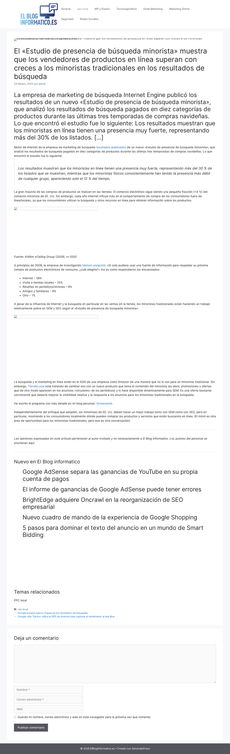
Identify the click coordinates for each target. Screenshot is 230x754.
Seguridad (67, 19)
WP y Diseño (102, 8)
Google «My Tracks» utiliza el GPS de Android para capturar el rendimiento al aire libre (66, 616)
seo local (82, 8)
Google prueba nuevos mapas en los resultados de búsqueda (53, 612)
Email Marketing (152, 8)
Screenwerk (104, 403)
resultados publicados (111, 147)
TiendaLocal (35, 386)
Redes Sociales (89, 19)
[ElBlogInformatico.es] (39, 14)
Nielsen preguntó (93, 265)
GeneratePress (141, 748)
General (66, 8)
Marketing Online (179, 8)
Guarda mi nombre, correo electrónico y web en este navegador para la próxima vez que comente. (84, 717)
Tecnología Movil (127, 8)
